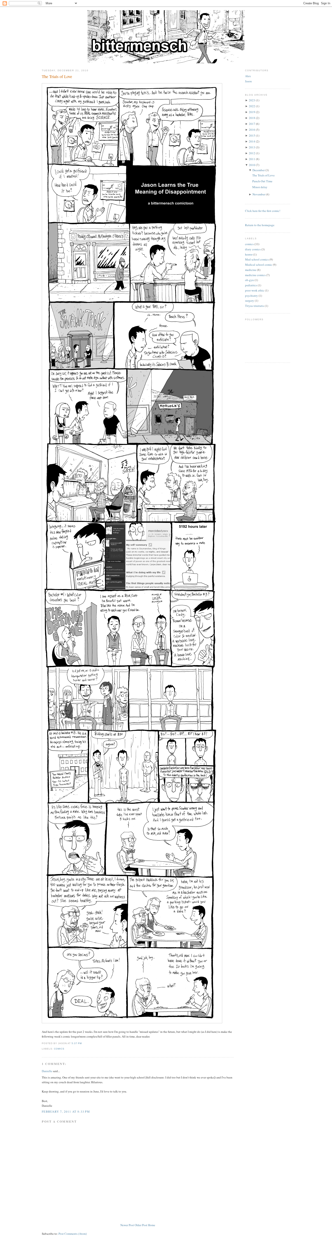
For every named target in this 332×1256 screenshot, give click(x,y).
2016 (252, 130)
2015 (252, 135)
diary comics (253, 249)
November (259, 194)
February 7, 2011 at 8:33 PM (66, 1111)
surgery (249, 301)
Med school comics (257, 259)
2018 (252, 118)
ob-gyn (249, 280)
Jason (248, 81)
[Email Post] (83, 1043)
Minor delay (259, 187)
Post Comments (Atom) (72, 1234)
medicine (250, 270)
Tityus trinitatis (254, 306)
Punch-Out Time (262, 181)
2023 (252, 100)
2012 (252, 153)
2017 (252, 124)
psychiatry (251, 296)
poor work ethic (254, 290)
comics (59, 1048)
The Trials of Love (57, 76)
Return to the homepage (259, 225)
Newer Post (127, 1225)
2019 (252, 112)
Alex (248, 76)
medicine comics (255, 275)
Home (151, 1225)
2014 (252, 141)
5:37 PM (77, 1043)
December (259, 170)
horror (249, 254)
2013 (252, 147)
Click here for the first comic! (262, 211)
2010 (252, 165)
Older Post (141, 1225)
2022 (252, 106)
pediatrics (251, 285)
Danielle (47, 1071)
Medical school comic (258, 265)
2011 (252, 159)
